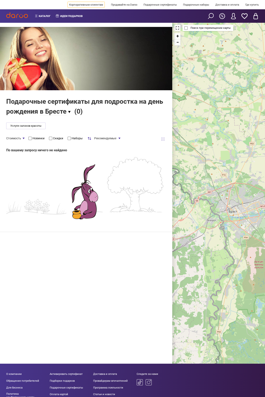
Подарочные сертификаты (160, 4)
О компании (14, 373)
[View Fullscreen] (177, 28)
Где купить (252, 4)
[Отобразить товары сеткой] (163, 139)
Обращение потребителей (22, 380)
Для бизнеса (14, 387)
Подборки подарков (62, 380)
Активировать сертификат (66, 373)
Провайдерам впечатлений (110, 380)
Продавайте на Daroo (124, 4)
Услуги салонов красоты (25, 125)
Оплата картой (59, 394)
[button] (177, 36)
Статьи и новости (104, 394)
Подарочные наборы (196, 4)
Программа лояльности (108, 387)
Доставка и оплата (227, 4)
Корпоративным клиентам (86, 4)
